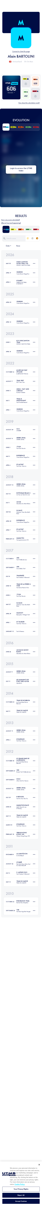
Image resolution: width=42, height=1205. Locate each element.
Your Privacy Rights (21, 1189)
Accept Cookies (21, 1201)
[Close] (39, 1164)
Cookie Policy (20, 1184)
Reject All (21, 1195)
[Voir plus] (34, 263)
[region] (21, 1183)
